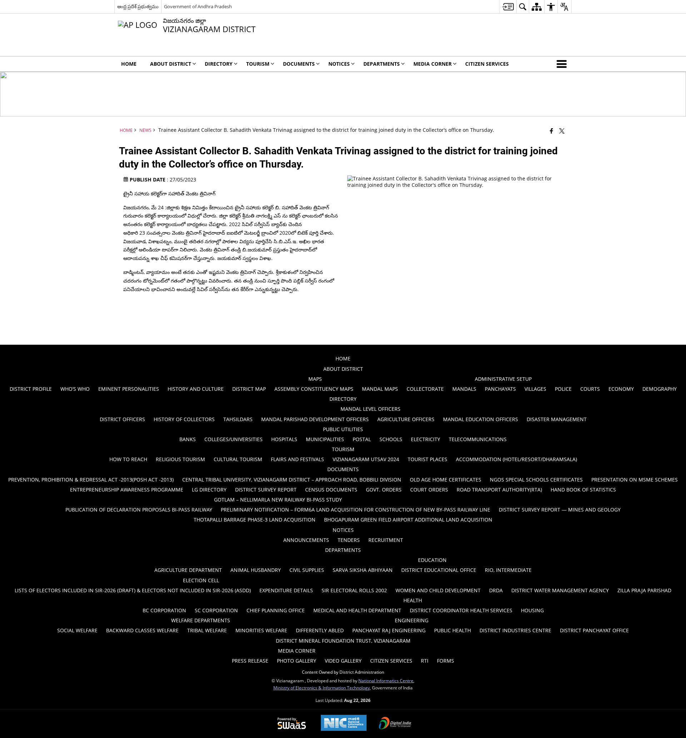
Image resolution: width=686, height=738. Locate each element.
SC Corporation (216, 610)
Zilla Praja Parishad (644, 590)
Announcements (306, 540)
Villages (535, 388)
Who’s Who (75, 388)
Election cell (201, 580)
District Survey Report (266, 489)
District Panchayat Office (594, 630)
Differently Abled (320, 630)
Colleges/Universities (233, 439)
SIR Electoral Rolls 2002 (354, 590)
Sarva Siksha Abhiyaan (363, 570)
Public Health (452, 630)
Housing (532, 610)
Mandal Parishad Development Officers (315, 419)
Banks (187, 439)
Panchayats (500, 388)
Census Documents (331, 489)
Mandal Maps (380, 388)
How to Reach (128, 459)
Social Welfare (77, 630)
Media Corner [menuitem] (432, 63)
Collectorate (425, 388)
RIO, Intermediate (508, 570)
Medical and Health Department (357, 610)
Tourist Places (427, 459)
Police (563, 388)
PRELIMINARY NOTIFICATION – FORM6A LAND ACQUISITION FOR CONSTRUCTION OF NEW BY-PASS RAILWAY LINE (355, 509)
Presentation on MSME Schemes (634, 479)
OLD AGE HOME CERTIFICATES (445, 479)
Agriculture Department (188, 570)
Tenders (349, 540)
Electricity (425, 439)
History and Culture (196, 388)
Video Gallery (343, 660)
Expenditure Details (286, 590)
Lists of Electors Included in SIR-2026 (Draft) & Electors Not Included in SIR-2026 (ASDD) (133, 590)
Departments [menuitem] (381, 63)
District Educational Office (438, 570)
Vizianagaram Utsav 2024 (366, 459)
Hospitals (284, 439)
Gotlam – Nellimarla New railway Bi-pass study (278, 499)
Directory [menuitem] (219, 63)
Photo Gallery (296, 660)
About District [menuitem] (170, 63)
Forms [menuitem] (445, 660)
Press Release (250, 660)
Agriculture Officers (405, 419)
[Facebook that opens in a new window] (551, 131)
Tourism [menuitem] (257, 63)
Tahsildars (238, 419)
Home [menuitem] (128, 63)
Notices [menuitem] (339, 63)
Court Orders (429, 489)
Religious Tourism (180, 459)
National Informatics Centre (385, 680)
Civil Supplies (306, 570)
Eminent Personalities (128, 388)
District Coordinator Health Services (461, 610)
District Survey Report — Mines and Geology (560, 509)
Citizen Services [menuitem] (487, 63)
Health (412, 600)
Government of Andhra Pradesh (198, 6)
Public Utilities (343, 429)
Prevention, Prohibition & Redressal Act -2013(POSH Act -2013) (91, 479)
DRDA (496, 590)
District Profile (31, 388)
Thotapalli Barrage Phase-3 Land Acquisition (254, 519)
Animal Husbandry (255, 570)
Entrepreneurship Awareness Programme (126, 489)
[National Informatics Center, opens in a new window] (343, 723)
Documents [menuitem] (299, 63)
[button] (563, 63)
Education (432, 560)
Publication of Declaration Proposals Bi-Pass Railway (138, 509)
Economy (621, 388)
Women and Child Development (438, 590)
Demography (659, 388)
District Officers (122, 419)
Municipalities (325, 439)
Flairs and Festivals (297, 459)
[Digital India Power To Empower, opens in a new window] (395, 724)
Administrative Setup (503, 378)
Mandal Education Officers (480, 419)
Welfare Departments (200, 620)
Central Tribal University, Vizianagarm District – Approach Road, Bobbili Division (291, 479)
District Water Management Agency (560, 590)
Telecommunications (478, 439)
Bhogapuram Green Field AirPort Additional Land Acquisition (408, 519)
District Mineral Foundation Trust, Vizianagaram (343, 640)
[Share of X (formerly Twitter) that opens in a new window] (561, 131)
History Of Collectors (184, 419)
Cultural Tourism (238, 459)
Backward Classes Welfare (142, 630)
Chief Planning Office (276, 610)
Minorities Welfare (261, 630)
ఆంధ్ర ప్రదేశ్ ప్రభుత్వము (138, 6)
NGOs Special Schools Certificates (536, 479)
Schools (390, 439)
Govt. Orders (384, 489)
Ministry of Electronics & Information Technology (321, 687)
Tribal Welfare (207, 630)
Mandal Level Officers (370, 408)
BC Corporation (164, 610)
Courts (590, 388)
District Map (249, 388)
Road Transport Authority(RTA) (499, 489)
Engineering (411, 620)
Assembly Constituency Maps (313, 388)
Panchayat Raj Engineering (389, 630)
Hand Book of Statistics (583, 489)
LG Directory (209, 489)
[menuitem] (507, 6)
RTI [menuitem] (424, 660)
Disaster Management (557, 419)
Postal (362, 439)
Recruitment (385, 540)
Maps (315, 378)
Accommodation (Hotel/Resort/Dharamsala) (516, 459)
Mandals (464, 388)
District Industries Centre (515, 630)
